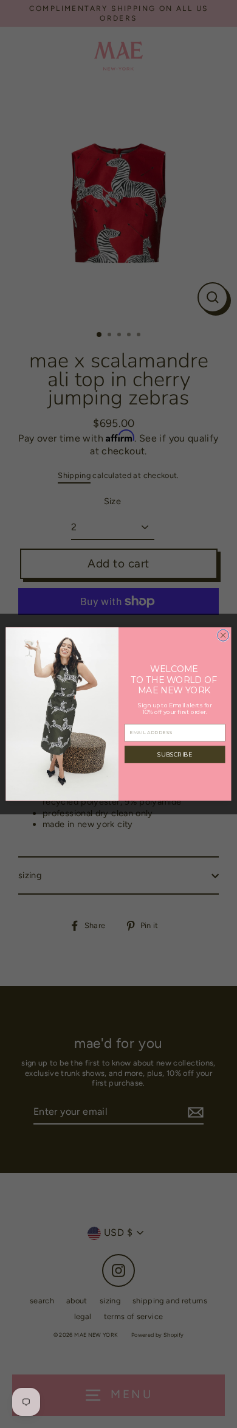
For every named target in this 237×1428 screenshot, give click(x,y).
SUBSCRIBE (174, 754)
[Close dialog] (223, 635)
